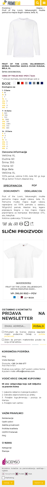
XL (3, 99)
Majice (39, 8)
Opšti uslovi (7, 422)
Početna (6, 8)
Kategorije (7, 448)
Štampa (5, 451)
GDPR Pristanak (9, 432)
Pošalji (38, 326)
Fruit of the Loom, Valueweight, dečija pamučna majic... (23, 288)
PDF (34, 185)
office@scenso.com (25, 371)
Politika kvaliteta (10, 428)
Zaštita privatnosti (10, 425)
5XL (3, 107)
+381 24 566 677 (18, 363)
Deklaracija (33, 191)
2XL (3, 101)
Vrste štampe (8, 360)
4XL (3, 105)
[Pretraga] (37, 3)
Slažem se (38, 483)
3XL (3, 103)
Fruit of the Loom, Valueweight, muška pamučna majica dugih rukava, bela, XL (23, 11)
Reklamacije (7, 418)
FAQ (4, 356)
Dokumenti (11, 191)
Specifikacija (13, 185)
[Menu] (44, 3)
